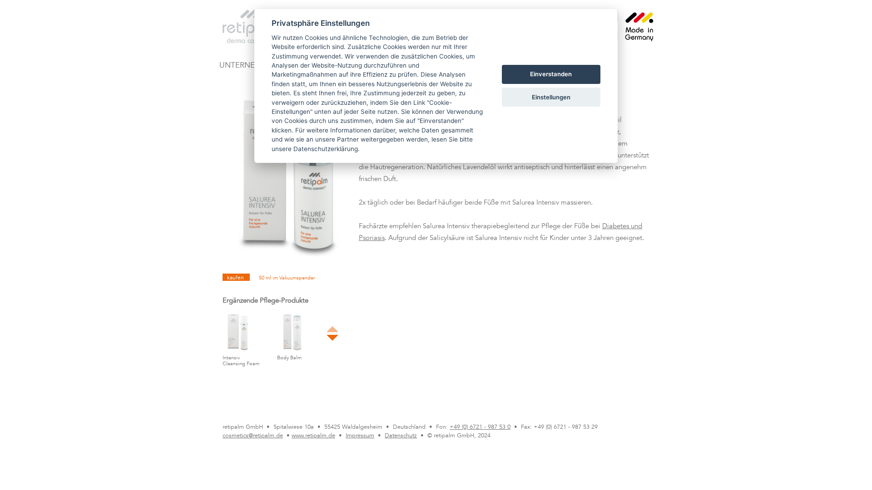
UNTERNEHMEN (248, 66)
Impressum (360, 436)
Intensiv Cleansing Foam (241, 361)
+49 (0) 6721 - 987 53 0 (480, 427)
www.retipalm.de (313, 436)
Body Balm (289, 358)
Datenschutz (401, 436)
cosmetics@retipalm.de (253, 436)
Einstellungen (551, 97)
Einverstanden (551, 74)
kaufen (236, 278)
